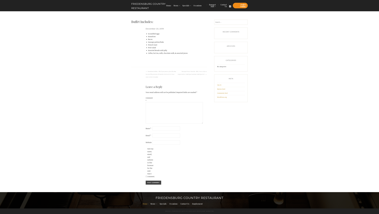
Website (149, 142)
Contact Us (223, 5)
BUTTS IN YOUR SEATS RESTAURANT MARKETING (198, 211)
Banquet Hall (212, 5)
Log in (219, 85)
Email (148, 135)
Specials (185, 5)
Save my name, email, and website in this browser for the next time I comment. (150, 163)
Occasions (197, 5)
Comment (149, 99)
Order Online (243, 5)
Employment (197, 204)
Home (168, 5)
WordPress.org (222, 97)
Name (148, 128)
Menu (176, 5)
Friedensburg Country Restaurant (189, 198)
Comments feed (222, 93)
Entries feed (221, 89)
